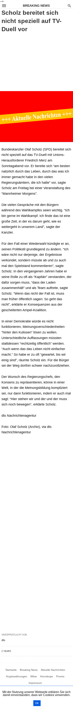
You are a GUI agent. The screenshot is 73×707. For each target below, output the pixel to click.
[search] (69, 6)
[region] (36, 61)
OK (37, 703)
